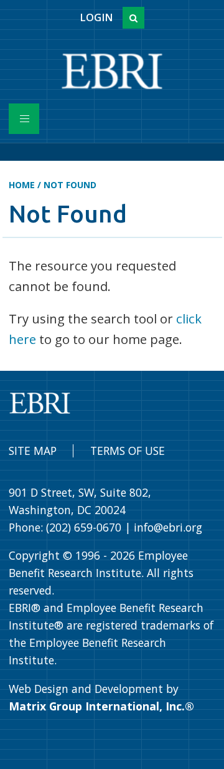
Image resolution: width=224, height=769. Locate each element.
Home (22, 185)
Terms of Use (127, 450)
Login (96, 17)
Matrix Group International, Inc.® (101, 706)
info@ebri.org (168, 527)
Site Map (33, 450)
